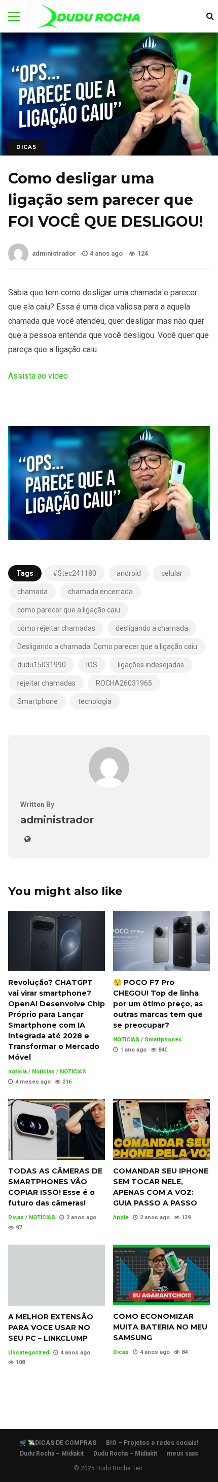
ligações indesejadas (151, 665)
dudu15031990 (41, 665)
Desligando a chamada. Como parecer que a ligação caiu (107, 646)
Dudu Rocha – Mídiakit (52, 1453)
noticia (17, 1071)
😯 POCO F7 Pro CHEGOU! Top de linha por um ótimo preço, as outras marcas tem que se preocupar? (161, 941)
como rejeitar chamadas (56, 628)
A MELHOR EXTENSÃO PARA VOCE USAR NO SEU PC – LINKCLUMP (56, 1275)
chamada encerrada (100, 592)
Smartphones (163, 1039)
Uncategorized (28, 1352)
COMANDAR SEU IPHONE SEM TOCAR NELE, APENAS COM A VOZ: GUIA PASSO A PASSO (161, 1129)
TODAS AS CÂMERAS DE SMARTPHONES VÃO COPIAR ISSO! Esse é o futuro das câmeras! (56, 1129)
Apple (121, 1217)
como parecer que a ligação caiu (68, 610)
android (129, 573)
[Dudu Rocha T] (88, 18)
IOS (91, 665)
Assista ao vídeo (38, 376)
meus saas (182, 1453)
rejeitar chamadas (46, 683)
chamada (32, 592)
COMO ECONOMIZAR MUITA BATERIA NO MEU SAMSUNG (161, 1275)
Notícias (43, 1071)
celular (172, 573)
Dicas (26, 147)
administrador (54, 253)
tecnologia (95, 701)
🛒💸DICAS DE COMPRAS (58, 1442)
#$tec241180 (74, 573)
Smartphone (37, 701)
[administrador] (109, 785)
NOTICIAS (73, 1071)
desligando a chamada (152, 628)
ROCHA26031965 (124, 683)
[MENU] (14, 16)
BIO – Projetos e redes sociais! (152, 1442)
